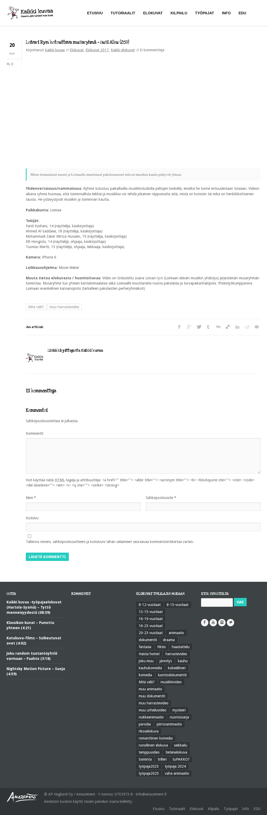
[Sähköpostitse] (256, 327)
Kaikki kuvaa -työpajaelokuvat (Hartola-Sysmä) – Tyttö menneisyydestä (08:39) (34, 607)
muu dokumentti (152, 696)
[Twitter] (199, 327)
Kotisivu (32, 518)
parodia (145, 724)
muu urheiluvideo (152, 710)
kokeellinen (177, 668)
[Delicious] (227, 327)
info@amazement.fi (151, 794)
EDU (256, 809)
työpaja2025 (149, 773)
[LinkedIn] (237, 327)
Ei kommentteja (152, 50)
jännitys (166, 661)
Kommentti (34, 433)
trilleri (162, 759)
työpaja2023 (149, 766)
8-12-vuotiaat (150, 605)
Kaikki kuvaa (55, 50)
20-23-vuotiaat (151, 633)
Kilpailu (213, 809)
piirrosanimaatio (169, 724)
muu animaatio (150, 689)
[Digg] (218, 327)
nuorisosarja (179, 717)
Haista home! (149, 654)
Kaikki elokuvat (123, 50)
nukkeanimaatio (151, 717)
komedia (145, 675)
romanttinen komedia (156, 738)
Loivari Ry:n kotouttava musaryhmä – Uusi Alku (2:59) (77, 42)
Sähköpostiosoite (161, 498)
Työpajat (231, 809)
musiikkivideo (171, 682)
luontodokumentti (172, 675)
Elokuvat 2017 (97, 50)
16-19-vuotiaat (151, 619)
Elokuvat (76, 50)
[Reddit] (247, 327)
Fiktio (161, 647)
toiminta (145, 759)
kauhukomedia (150, 668)
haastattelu (181, 647)
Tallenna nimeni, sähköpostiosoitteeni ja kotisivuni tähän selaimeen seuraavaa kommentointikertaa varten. (110, 542)
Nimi (31, 498)
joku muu (146, 661)
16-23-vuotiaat (151, 626)
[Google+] (189, 327)
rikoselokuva (149, 731)
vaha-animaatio (177, 773)
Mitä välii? (36, 307)
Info (245, 809)
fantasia (145, 647)
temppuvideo (149, 752)
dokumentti (148, 640)
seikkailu (180, 745)
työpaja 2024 (175, 766)
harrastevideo (176, 654)
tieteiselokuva (176, 752)
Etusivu (159, 809)
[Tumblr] (208, 327)
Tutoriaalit (177, 809)
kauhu (183, 661)
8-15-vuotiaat (178, 605)
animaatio (176, 633)
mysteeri (179, 710)
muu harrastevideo (64, 307)
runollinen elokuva (153, 745)
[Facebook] (179, 327)
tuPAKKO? (181, 759)
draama (169, 640)
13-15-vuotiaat (151, 612)
